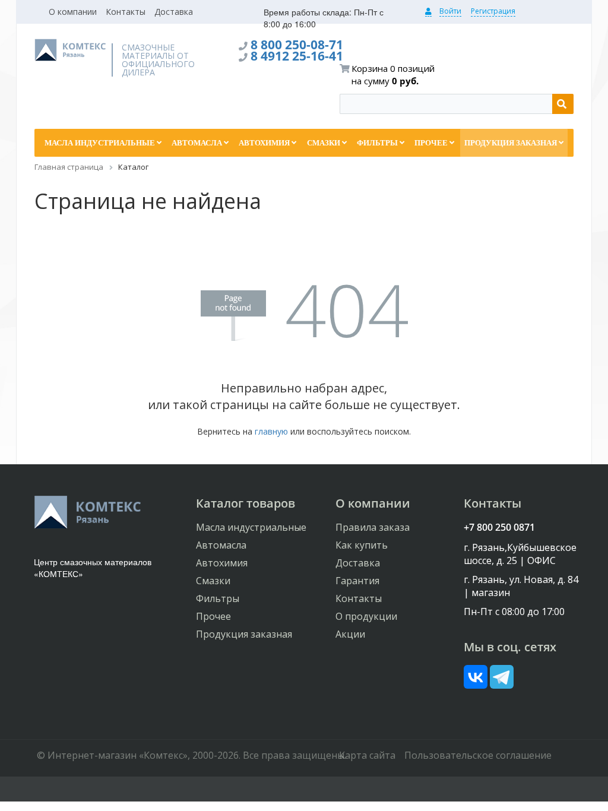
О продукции (366, 616)
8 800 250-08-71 (297, 44)
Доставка (173, 11)
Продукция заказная (244, 634)
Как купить (361, 545)
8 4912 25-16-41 (297, 55)
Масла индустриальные (251, 527)
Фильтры (217, 598)
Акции (350, 634)
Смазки (213, 580)
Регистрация (493, 11)
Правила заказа (372, 527)
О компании (73, 11)
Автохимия (222, 562)
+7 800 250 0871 (499, 527)
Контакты (125, 11)
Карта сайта (367, 755)
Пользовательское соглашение (478, 755)
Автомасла (221, 545)
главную (271, 431)
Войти (450, 11)
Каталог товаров (245, 503)
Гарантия (357, 580)
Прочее (213, 616)
